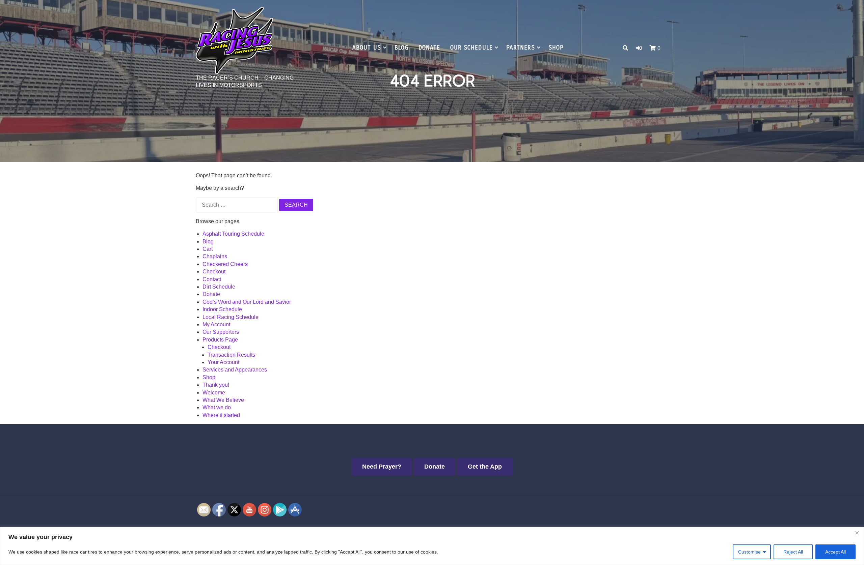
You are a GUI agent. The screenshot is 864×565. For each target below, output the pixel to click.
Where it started (221, 415)
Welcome (213, 392)
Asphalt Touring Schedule (233, 234)
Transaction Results (231, 355)
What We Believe (223, 400)
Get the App (485, 466)
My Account (216, 324)
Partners (520, 47)
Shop (556, 47)
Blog (401, 47)
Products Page (220, 340)
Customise (749, 552)
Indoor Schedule (222, 309)
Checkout (213, 271)
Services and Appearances (234, 370)
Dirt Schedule (218, 287)
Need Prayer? (381, 466)
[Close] (857, 533)
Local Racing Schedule (230, 317)
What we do (216, 407)
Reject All (793, 552)
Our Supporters (220, 332)
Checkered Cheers (225, 264)
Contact (211, 279)
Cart (207, 249)
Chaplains (214, 256)
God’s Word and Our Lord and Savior (246, 302)
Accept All (835, 552)
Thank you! (215, 385)
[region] (432, 546)
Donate (429, 47)
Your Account (223, 362)
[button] (639, 48)
